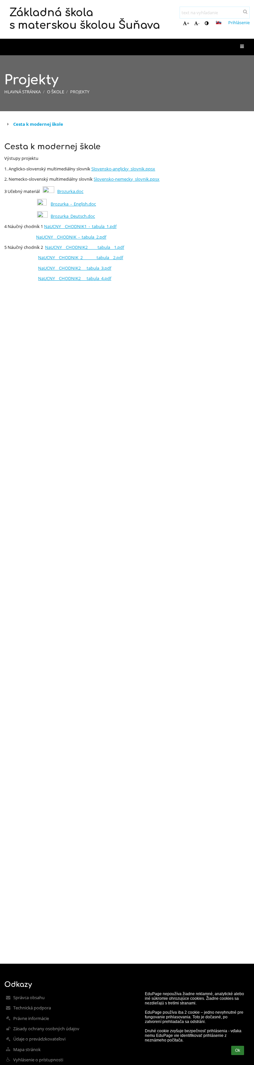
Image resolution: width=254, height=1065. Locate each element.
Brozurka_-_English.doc (73, 204)
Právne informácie (31, 1018)
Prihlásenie (239, 22)
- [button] (198, 23)
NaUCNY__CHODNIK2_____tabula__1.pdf (84, 247)
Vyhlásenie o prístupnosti (38, 1060)
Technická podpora (32, 1008)
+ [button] (188, 23)
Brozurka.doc (70, 191)
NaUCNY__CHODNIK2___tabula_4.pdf (74, 278)
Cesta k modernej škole (38, 124)
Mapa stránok (27, 1049)
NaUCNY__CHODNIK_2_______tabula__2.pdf (80, 257)
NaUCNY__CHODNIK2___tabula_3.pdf (74, 268)
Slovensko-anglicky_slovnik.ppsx (123, 169)
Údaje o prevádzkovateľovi (39, 1039)
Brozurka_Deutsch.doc (73, 216)
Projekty (79, 92)
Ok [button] (237, 1050)
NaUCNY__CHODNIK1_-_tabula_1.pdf (80, 226)
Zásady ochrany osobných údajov (46, 1029)
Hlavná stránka (22, 92)
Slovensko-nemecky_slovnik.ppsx (126, 179)
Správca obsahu (29, 997)
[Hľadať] (245, 12)
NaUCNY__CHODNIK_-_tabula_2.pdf (71, 237)
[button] (206, 23)
